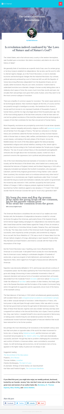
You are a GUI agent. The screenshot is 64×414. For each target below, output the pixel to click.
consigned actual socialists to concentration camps (40, 298)
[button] (9, 403)
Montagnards (54, 279)
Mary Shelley (15, 388)
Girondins (33, 279)
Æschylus (41, 385)
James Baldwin (29, 388)
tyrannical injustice (53, 128)
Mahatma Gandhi (29, 333)
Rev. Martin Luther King (32, 336)
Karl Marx (22, 282)
